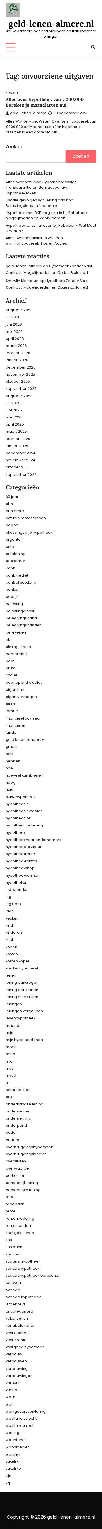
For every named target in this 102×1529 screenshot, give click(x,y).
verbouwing (17, 1368)
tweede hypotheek (23, 1297)
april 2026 (15, 338)
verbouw (14, 1354)
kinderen (14, 932)
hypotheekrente (20, 853)
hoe (9, 768)
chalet (11, 675)
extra (10, 703)
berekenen (16, 632)
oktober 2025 (18, 381)
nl (7, 1082)
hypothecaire (18, 818)
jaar (9, 911)
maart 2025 (16, 431)
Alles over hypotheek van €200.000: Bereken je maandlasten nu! (45, 102)
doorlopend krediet (24, 682)
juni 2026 (14, 324)
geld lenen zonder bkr (26, 739)
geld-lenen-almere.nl (51, 23)
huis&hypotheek (20, 796)
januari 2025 (17, 445)
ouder (11, 1132)
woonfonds (16, 1439)
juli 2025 (13, 403)
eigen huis (15, 689)
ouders (12, 1139)
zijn (8, 1475)
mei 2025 (14, 417)
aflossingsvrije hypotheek (29, 532)
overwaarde (17, 1168)
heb (9, 753)
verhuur (13, 1382)
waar (10, 1397)
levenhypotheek (20, 1018)
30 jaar (12, 496)
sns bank (14, 1246)
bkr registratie (18, 646)
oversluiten (16, 1161)
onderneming (18, 1118)
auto (10, 546)
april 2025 (15, 424)
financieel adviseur (23, 718)
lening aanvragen (22, 982)
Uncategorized (19, 1311)
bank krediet (17, 575)
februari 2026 (18, 352)
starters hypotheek (23, 1261)
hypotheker (16, 882)
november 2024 (20, 460)
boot (10, 661)
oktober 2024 (18, 467)
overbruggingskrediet (26, 1154)
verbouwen (16, 1361)
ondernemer (17, 1111)
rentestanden (18, 1225)
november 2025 (20, 374)
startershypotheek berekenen (33, 1275)
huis (9, 789)
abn (9, 503)
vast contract (18, 1332)
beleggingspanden (24, 625)
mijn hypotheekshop (24, 1039)
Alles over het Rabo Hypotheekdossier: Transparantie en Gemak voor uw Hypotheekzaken (41, 187)
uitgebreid (15, 1304)
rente (11, 1211)
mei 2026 (14, 331)
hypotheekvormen (23, 875)
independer (17, 889)
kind (9, 925)
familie (12, 710)
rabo (10, 1196)
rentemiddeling (20, 1218)
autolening (16, 553)
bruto (11, 668)
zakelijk (12, 1461)
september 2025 (21, 388)
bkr (8, 639)
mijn (9, 1032)
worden (13, 1454)
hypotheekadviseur (23, 846)
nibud (11, 1075)
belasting (14, 603)
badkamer (15, 560)
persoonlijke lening (23, 1189)
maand (12, 1025)
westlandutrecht (21, 1425)
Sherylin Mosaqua (22, 280)
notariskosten (18, 1089)
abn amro (15, 510)
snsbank (13, 1254)
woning (12, 1432)
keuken (12, 918)
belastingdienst (20, 611)
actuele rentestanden (26, 518)
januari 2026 (17, 360)
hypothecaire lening (24, 825)
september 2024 (21, 474)
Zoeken (14, 146)
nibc (10, 1068)
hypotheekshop (20, 868)
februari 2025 (18, 438)
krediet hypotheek (22, 968)
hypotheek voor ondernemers (33, 839)
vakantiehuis (17, 1318)
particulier (15, 1175)
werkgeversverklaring (26, 1411)
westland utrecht (21, 1418)
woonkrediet (17, 1447)
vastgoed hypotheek (25, 1347)
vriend (11, 1389)
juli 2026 (13, 317)
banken (13, 589)
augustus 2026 (19, 310)
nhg (9, 1061)
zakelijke (13, 1468)
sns (9, 1239)
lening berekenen (22, 989)
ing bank (13, 903)
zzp (9, 1482)
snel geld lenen (20, 1232)
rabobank (15, 1204)
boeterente (16, 653)
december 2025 (21, 367)
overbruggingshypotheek (29, 1147)
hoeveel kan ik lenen (24, 775)
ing (8, 896)
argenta (13, 539)
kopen (11, 947)
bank (10, 568)
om (9, 1096)
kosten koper (17, 961)
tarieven (13, 1282)
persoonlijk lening (22, 1182)
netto (10, 1053)
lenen (11, 975)
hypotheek (15, 832)
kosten (12, 93)
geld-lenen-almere (28, 113)
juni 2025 (14, 410)
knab (10, 939)
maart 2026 (16, 345)
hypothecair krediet (24, 811)
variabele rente (20, 1325)
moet (11, 1046)
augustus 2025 (19, 396)
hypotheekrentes (21, 861)
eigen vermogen (21, 696)
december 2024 (21, 453)
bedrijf (12, 596)
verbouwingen (19, 1375)
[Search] (92, 47)
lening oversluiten (22, 996)
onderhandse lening (24, 1104)
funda (11, 732)
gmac (11, 746)
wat (9, 1404)
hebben (13, 761)
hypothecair (17, 804)
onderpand (16, 1125)
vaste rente (16, 1339)
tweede (13, 1290)
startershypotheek (22, 1268)
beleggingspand (21, 618)
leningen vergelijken (24, 1011)
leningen (14, 1004)
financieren (16, 725)
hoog (11, 782)
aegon (12, 525)
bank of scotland (21, 582)
